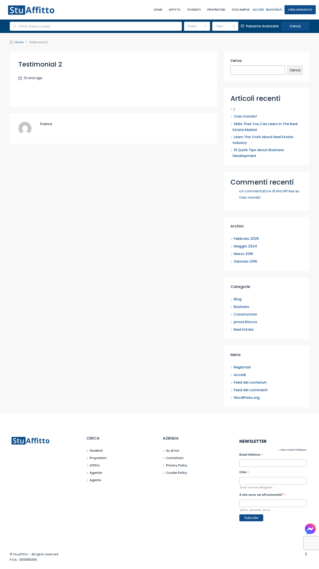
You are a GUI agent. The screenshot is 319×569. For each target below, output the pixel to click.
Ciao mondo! (245, 116)
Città (244, 472)
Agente (95, 480)
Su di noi (172, 450)
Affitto (175, 10)
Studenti (194, 10)
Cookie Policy (176, 473)
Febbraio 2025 (246, 238)
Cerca (295, 26)
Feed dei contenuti (250, 382)
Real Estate (243, 329)
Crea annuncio (300, 10)
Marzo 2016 (243, 253)
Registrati (274, 10)
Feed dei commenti (251, 390)
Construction (245, 314)
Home (158, 10)
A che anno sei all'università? (262, 495)
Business (241, 306)
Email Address (251, 455)
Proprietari (216, 10)
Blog (238, 299)
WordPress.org (247, 397)
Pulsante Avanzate (262, 26)
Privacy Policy (176, 465)
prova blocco (245, 321)
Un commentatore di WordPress (266, 191)
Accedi (258, 10)
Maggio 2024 (245, 246)
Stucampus (241, 10)
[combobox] (197, 26)
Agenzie (96, 473)
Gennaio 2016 (245, 261)
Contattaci (174, 458)
